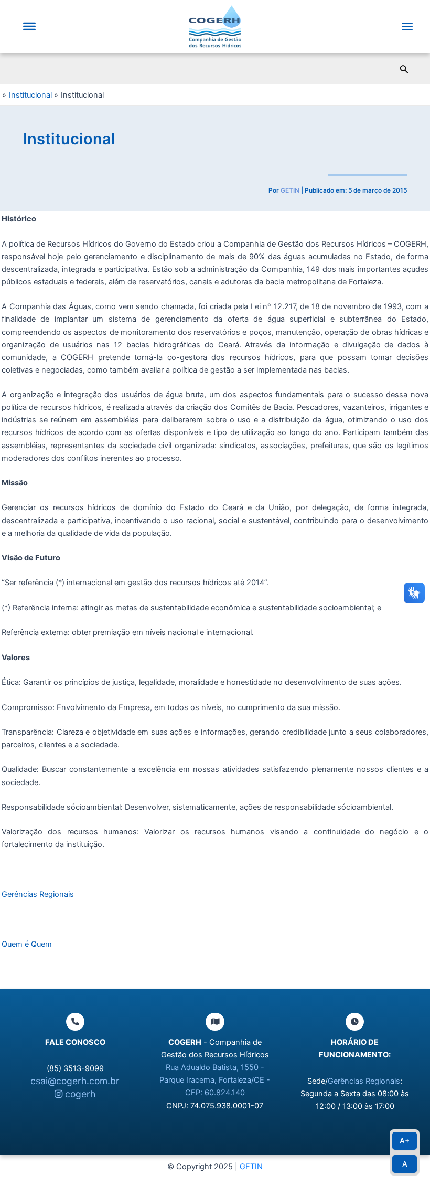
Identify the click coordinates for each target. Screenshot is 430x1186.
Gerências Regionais (38, 894)
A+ (405, 1140)
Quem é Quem (27, 944)
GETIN (251, 1166)
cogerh (78, 1093)
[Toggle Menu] (29, 26)
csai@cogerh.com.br (75, 1080)
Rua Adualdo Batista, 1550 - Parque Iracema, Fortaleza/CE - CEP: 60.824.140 (214, 1080)
